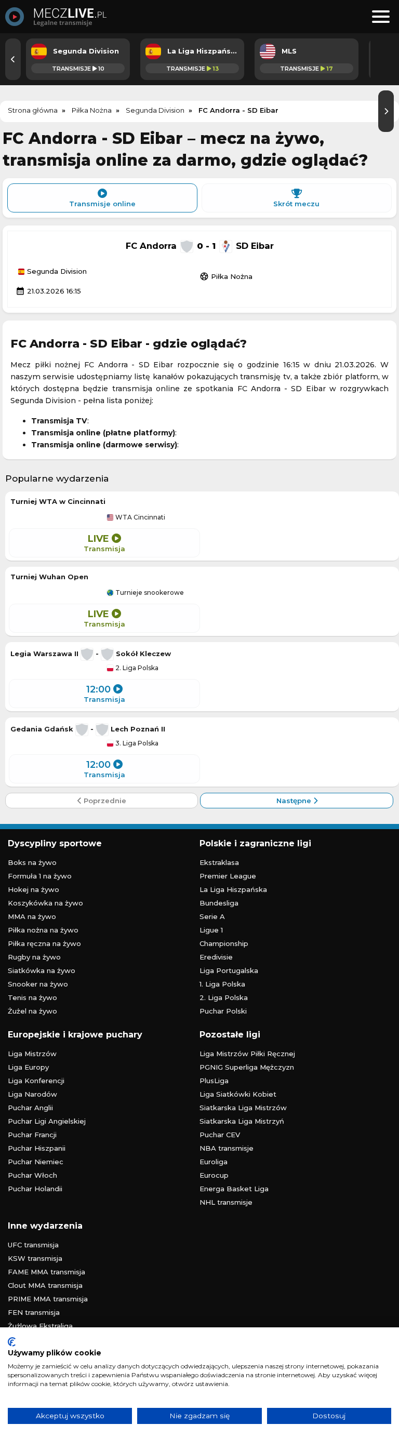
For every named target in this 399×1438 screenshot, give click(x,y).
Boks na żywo (32, 862)
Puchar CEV (220, 1134)
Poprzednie (104, 800)
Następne (294, 800)
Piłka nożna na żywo (43, 930)
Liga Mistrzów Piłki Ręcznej (247, 1053)
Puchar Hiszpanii (36, 1148)
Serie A (212, 916)
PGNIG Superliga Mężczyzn (247, 1067)
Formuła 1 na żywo (40, 876)
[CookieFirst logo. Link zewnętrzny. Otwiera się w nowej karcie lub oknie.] (12, 1342)
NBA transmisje (227, 1148)
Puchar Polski (223, 1011)
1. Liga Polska (222, 984)
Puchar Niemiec (35, 1161)
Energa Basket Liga (234, 1188)
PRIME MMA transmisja (48, 1299)
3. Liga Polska (136, 743)
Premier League (228, 876)
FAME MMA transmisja (46, 1272)
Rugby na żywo (34, 957)
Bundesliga (219, 903)
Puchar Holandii (35, 1188)
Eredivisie (216, 957)
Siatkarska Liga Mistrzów (243, 1107)
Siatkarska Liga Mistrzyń (242, 1121)
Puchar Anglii (30, 1107)
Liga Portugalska (229, 970)
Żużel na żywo (32, 1011)
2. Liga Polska (136, 668)
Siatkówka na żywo (41, 970)
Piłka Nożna (226, 276)
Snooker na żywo (38, 984)
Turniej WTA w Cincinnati (57, 501)
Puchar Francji (32, 1134)
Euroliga (214, 1161)
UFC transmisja (33, 1245)
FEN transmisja (34, 1312)
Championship (224, 943)
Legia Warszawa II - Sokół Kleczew (90, 653)
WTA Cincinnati (139, 517)
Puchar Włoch (32, 1175)
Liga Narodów (32, 1094)
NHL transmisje (226, 1202)
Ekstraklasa (219, 862)
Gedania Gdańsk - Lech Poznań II (87, 729)
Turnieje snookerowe (149, 592)
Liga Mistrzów (32, 1053)
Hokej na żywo (33, 889)
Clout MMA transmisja (45, 1285)
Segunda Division (56, 271)
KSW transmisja (35, 1258)
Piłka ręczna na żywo (44, 943)
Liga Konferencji (36, 1080)
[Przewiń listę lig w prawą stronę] (386, 111)
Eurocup (214, 1175)
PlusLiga (214, 1080)
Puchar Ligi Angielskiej (47, 1121)
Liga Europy (28, 1067)
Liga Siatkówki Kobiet (238, 1094)
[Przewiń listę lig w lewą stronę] (13, 59)
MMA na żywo (32, 916)
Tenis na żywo (32, 997)
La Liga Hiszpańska (233, 889)
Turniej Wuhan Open (49, 576)
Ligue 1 (211, 930)
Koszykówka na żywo (45, 903)
